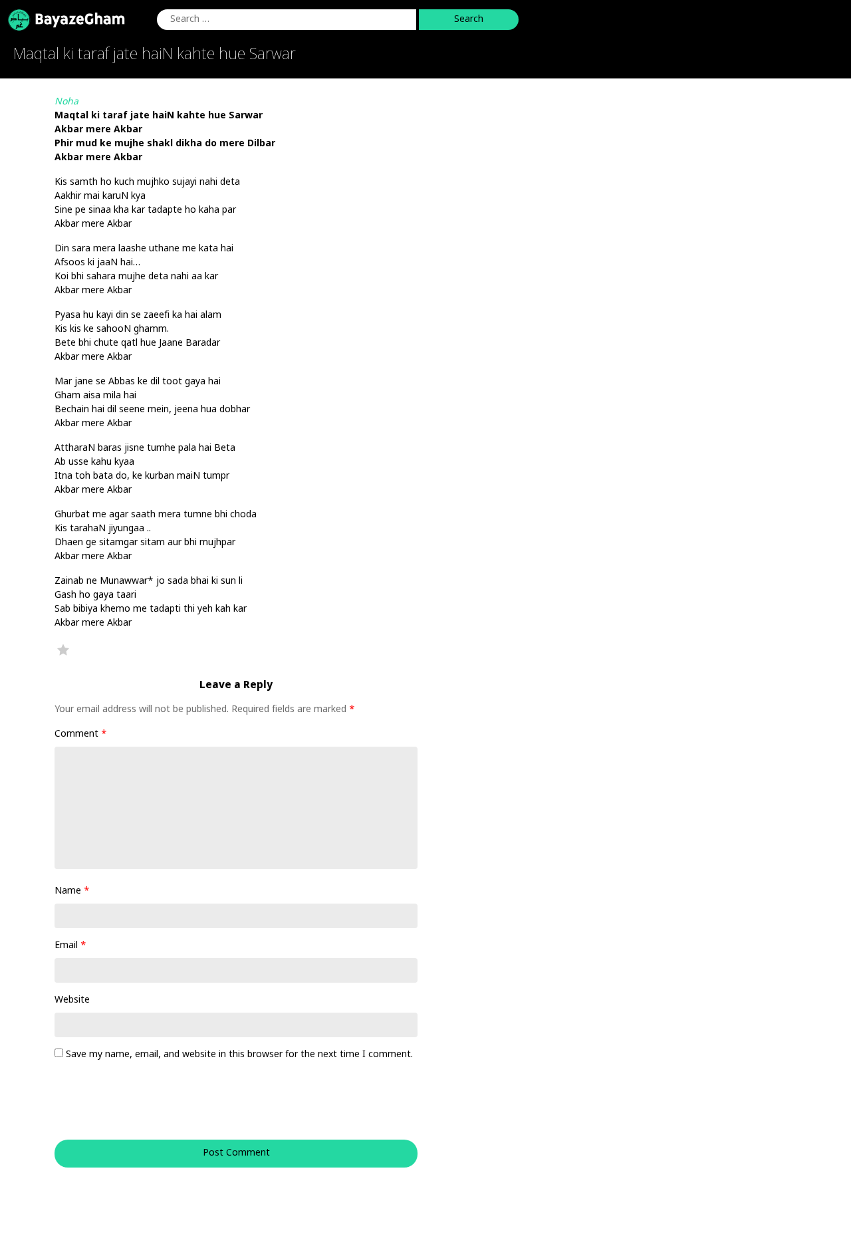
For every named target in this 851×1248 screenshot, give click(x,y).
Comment (81, 734)
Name (72, 891)
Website (72, 1000)
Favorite (63, 649)
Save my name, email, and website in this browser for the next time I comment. (239, 1055)
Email (70, 945)
